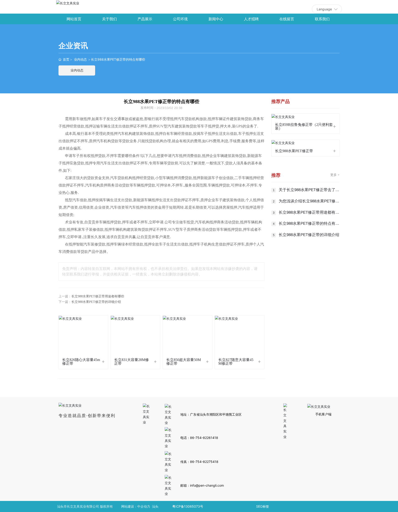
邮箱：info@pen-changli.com (202, 485)
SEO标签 (262, 506)
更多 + (334, 175)
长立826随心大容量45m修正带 (81, 361)
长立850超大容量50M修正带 (183, 361)
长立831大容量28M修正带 (131, 361)
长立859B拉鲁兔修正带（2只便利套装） (304, 126)
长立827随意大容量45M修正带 (235, 361)
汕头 (155, 506)
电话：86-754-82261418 (199, 438)
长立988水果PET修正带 (294, 151)
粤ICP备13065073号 (187, 506)
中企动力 (143, 506)
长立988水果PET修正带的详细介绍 (96, 302)
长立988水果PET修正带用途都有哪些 (97, 296)
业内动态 (80, 59)
